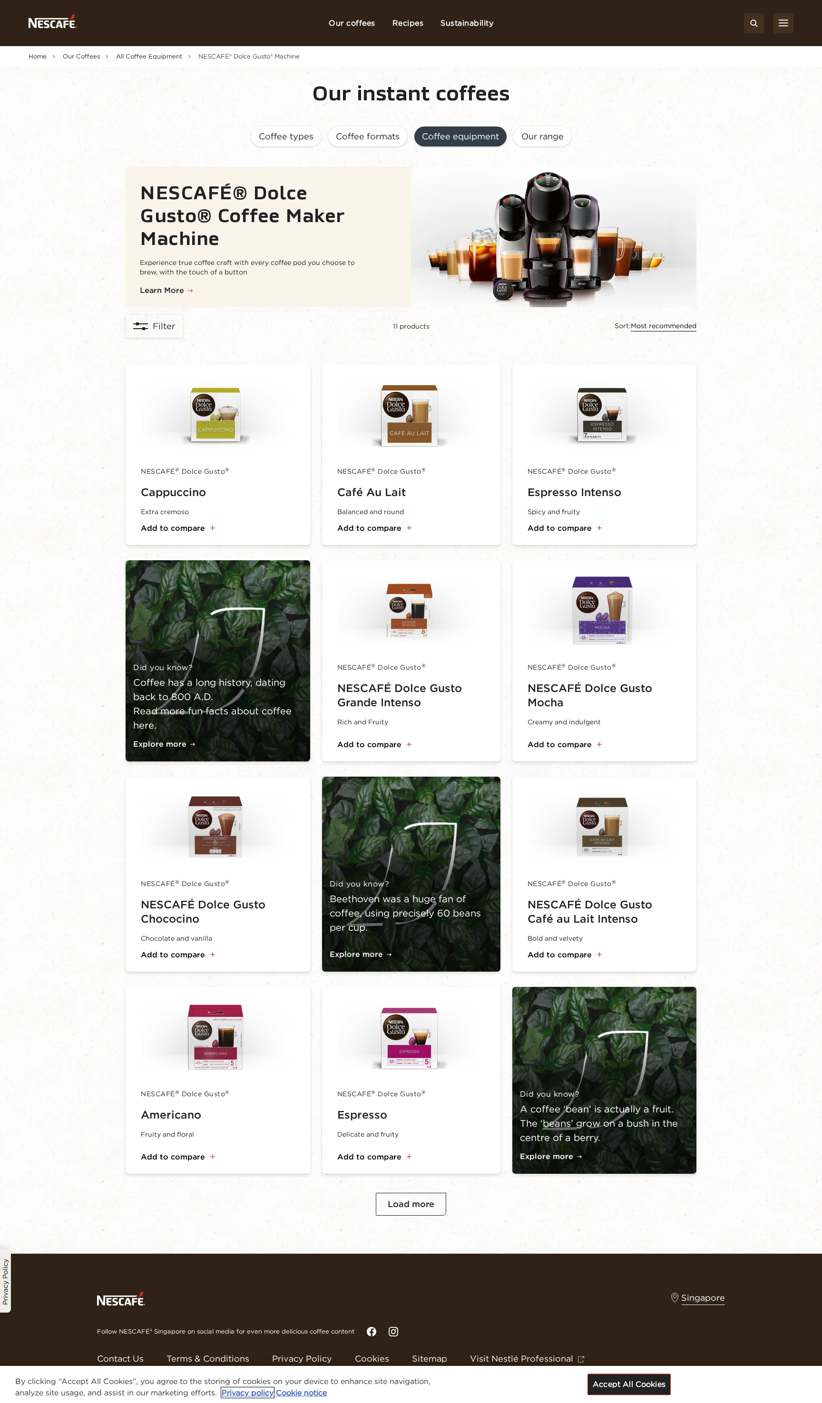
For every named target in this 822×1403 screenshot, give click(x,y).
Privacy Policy (302, 1358)
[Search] (754, 23)
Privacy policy (248, 1392)
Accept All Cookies (629, 1384)
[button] (286, 137)
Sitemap (429, 1358)
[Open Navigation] (783, 23)
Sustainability (466, 23)
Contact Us (120, 1358)
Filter (164, 326)
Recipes (408, 23)
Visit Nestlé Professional (521, 1358)
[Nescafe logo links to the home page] (121, 1298)
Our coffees (352, 23)
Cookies (372, 1358)
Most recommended (663, 326)
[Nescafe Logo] (53, 23)
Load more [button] (411, 1203)
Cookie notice (301, 1392)
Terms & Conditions (207, 1358)
